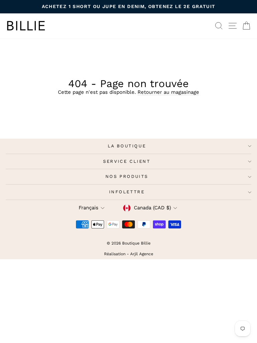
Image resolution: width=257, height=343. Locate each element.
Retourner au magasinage (168, 92)
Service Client (126, 161)
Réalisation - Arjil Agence (128, 254)
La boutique (127, 145)
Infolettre (127, 191)
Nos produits (126, 176)
